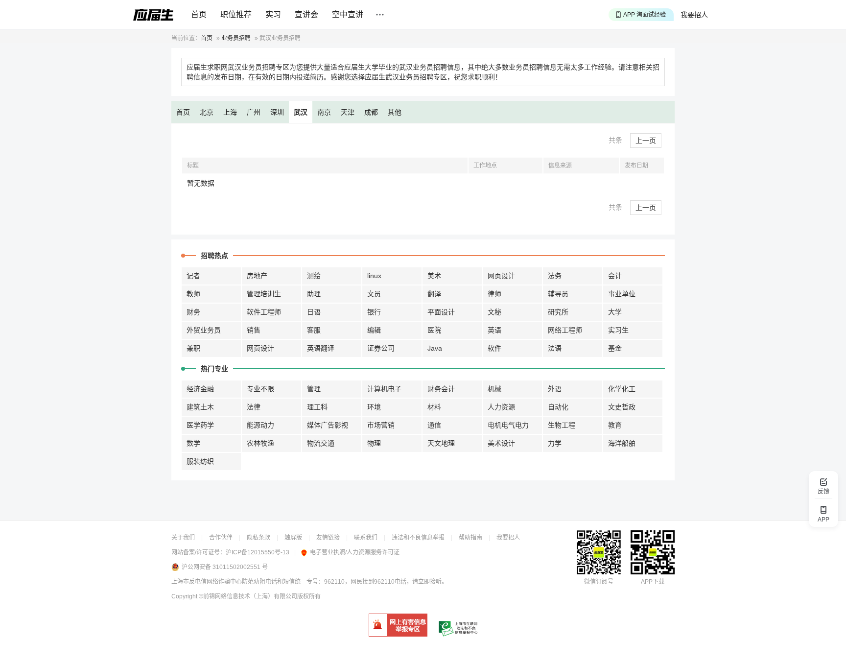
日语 (314, 312)
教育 (615, 425)
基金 (615, 348)
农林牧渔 (260, 443)
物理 (374, 443)
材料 (434, 407)
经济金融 (200, 389)
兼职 (193, 348)
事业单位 (621, 294)
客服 (314, 330)
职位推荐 (236, 14)
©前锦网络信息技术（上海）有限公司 (248, 596)
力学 (555, 443)
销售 (253, 330)
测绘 (314, 276)
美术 (434, 276)
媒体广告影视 (327, 425)
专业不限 (260, 389)
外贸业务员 (204, 330)
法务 (555, 276)
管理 (314, 389)
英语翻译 (320, 348)
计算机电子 (384, 389)
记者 (193, 276)
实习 (273, 14)
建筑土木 (200, 407)
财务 (193, 312)
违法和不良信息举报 (418, 537)
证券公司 (381, 348)
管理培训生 (264, 294)
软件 (494, 348)
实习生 (618, 330)
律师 (494, 294)
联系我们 (365, 537)
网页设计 (501, 276)
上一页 (645, 140)
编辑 (374, 330)
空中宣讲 (347, 14)
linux (374, 276)
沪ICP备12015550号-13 (257, 552)
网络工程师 (565, 330)
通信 (434, 425)
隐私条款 (258, 537)
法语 (555, 348)
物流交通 (320, 443)
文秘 (494, 312)
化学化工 (621, 389)
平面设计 (441, 312)
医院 (434, 330)
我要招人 (694, 15)
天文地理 (441, 443)
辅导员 (558, 294)
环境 (374, 407)
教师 (193, 294)
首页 (199, 14)
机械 (494, 389)
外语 (555, 389)
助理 (314, 294)
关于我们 (183, 537)
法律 (253, 407)
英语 (494, 330)
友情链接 (328, 537)
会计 (615, 276)
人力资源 (501, 407)
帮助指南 (470, 537)
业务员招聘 (236, 38)
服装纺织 (200, 461)
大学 (615, 312)
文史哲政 (621, 407)
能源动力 (260, 425)
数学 (193, 443)
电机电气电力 (508, 425)
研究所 (558, 312)
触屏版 (293, 537)
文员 (374, 294)
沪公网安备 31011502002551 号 (225, 567)
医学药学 (200, 425)
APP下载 (652, 581)
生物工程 (561, 425)
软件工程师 (264, 312)
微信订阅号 (598, 581)
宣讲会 (306, 14)
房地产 (257, 276)
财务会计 (441, 389)
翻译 (434, 294)
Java (434, 348)
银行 (374, 312)
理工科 (317, 407)
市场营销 (381, 425)
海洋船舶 (621, 443)
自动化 (558, 407)
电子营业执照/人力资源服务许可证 (355, 552)
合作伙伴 (221, 537)
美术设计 (501, 443)
